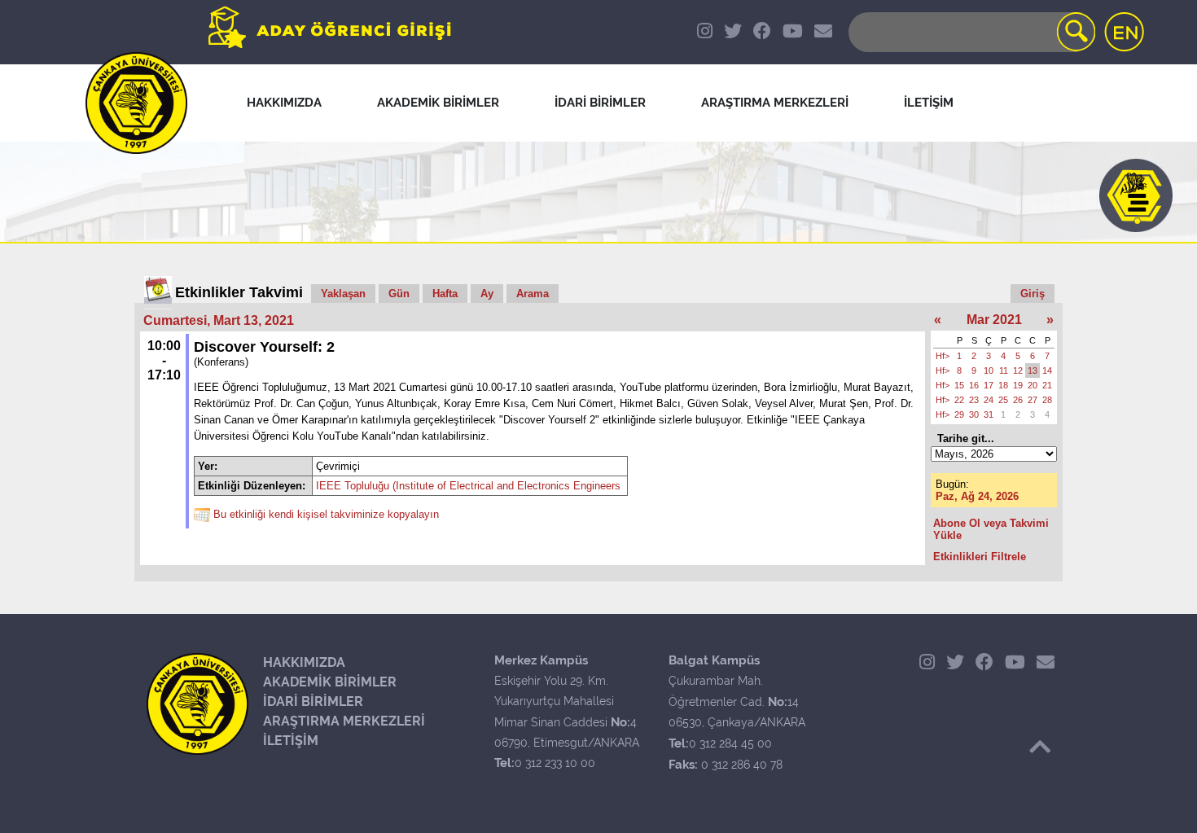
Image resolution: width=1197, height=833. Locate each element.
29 (959, 414)
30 (974, 414)
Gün (399, 293)
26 (1018, 400)
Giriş (1032, 293)
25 (1003, 400)
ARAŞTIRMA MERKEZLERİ (344, 721)
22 (959, 400)
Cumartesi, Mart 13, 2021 (218, 320)
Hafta (445, 293)
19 (1018, 385)
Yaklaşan (343, 293)
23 (974, 400)
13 (1032, 370)
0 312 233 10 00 (555, 762)
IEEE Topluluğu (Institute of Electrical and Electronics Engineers (468, 486)
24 (988, 400)
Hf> (942, 356)
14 (1047, 370)
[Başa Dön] (1039, 746)
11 (1003, 370)
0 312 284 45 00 (730, 743)
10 (988, 370)
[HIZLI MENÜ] (1136, 195)
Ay (486, 293)
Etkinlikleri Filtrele (979, 556)
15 (959, 385)
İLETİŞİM (290, 740)
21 (1047, 385)
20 (1032, 385)
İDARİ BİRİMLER (313, 701)
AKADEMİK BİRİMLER (330, 682)
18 (1003, 385)
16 (974, 385)
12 (1018, 370)
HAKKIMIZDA (304, 662)
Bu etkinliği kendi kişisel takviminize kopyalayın (326, 515)
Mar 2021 (994, 320)
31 (988, 414)
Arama (532, 293)
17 (988, 385)
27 (1032, 400)
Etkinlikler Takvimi (239, 292)
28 (1047, 400)
